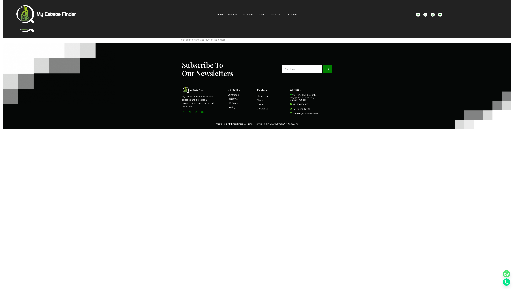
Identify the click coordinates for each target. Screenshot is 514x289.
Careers (260, 104)
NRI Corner (248, 15)
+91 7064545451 (300, 104)
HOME (220, 15)
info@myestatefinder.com (305, 113)
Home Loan (263, 96)
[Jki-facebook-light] (418, 15)
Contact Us (291, 15)
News (260, 100)
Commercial (233, 94)
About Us (275, 15)
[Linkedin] (425, 15)
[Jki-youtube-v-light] (440, 15)
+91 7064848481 (301, 108)
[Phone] (506, 282)
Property (232, 15)
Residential (233, 99)
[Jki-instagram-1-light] (433, 15)
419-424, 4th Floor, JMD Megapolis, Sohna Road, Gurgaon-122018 (303, 97)
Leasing (262, 15)
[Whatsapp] (506, 273)
